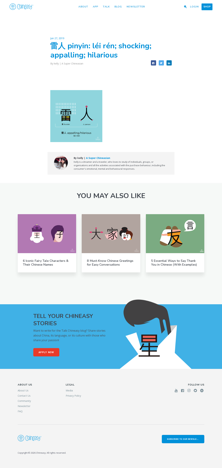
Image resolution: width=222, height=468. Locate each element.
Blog (118, 6)
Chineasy (21, 6)
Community (24, 401)
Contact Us (24, 395)
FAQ (20, 411)
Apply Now (46, 352)
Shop (207, 6)
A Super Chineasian (72, 63)
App (95, 6)
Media (69, 390)
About (83, 6)
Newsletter (136, 6)
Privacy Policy (73, 395)
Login (194, 6)
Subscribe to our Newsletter (184, 439)
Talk (106, 6)
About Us (23, 390)
